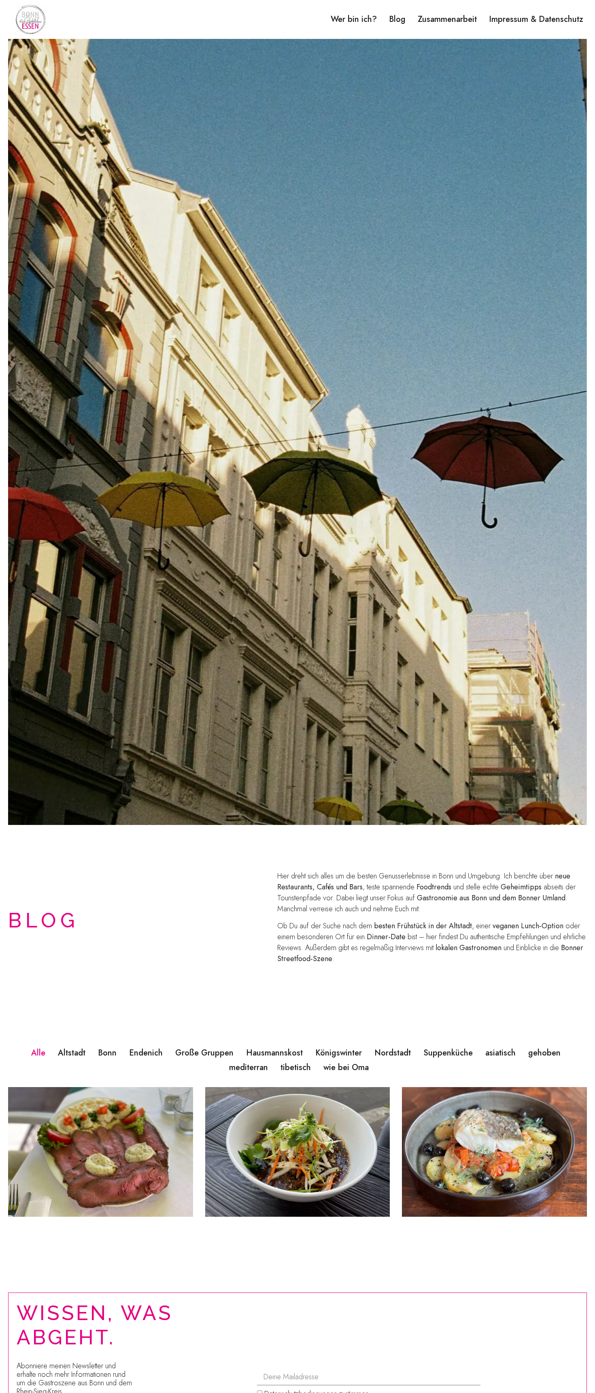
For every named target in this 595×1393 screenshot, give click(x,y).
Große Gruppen (204, 1053)
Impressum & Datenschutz (536, 19)
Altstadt (71, 1053)
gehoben (544, 1053)
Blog (397, 19)
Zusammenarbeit (447, 19)
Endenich (146, 1053)
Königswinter (338, 1053)
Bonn (107, 1053)
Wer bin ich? (354, 19)
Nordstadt (392, 1053)
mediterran (248, 1067)
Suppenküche (448, 1053)
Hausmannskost (274, 1053)
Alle (38, 1053)
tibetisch (295, 1067)
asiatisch (500, 1053)
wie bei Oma (346, 1067)
